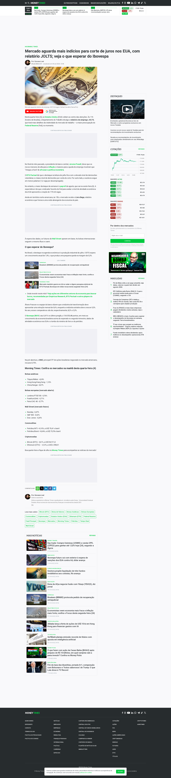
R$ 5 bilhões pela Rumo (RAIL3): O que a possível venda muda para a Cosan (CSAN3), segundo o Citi (127, 293)
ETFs (113, 753)
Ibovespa (42, 521)
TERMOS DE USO (30, 731)
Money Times (57, 450)
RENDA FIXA (57, 735)
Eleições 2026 (52, 662)
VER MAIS (141, 149)
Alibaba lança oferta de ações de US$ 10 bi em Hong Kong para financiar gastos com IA (71, 625)
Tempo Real (84, 521)
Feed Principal (31, 521)
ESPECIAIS (57, 753)
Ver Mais (92, 535)
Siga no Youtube (36, 111)
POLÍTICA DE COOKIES (31, 738)
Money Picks (52, 647)
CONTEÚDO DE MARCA (85, 742)
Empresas (43, 262)
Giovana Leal (39, 61)
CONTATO (28, 728)
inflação (51, 167)
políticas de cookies (86, 772)
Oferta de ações (53, 621)
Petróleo (74, 521)
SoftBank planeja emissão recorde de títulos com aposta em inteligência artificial (70, 638)
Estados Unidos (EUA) (59, 516)
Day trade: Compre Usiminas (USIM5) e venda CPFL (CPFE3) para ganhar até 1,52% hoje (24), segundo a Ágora (71, 545)
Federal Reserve (31, 126)
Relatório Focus (45, 272)
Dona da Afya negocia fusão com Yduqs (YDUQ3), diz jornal (71, 585)
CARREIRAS (57, 749)
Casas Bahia (84, 3)
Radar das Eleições (98, 3)
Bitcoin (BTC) (44, 512)
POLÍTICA (56, 745)
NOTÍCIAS (57, 721)
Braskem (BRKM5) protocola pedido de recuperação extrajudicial (64, 265)
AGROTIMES (140, 724)
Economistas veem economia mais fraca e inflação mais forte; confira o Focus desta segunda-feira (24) (67, 276)
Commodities (31, 516)
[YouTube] (128, 3)
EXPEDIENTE (28, 724)
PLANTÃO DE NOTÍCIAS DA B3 (87, 745)
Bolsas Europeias (87, 512)
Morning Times (31, 46)
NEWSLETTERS (83, 749)
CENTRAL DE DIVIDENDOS (86, 731)
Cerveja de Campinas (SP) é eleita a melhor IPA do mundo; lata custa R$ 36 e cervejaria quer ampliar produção (127, 302)
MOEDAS (115, 742)
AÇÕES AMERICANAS (118, 735)
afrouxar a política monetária (52, 170)
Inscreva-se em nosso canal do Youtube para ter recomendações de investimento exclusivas (127, 131)
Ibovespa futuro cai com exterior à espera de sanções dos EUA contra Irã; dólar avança (68, 559)
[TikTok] (142, 713)
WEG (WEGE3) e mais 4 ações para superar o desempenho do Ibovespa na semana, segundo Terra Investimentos (128, 318)
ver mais (28, 14)
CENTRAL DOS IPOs (84, 724)
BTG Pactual (32, 175)
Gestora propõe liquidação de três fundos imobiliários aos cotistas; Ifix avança (66, 572)
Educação (51, 581)
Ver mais (141, 278)
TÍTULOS (115, 756)
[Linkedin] (132, 3)
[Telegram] (138, 3)
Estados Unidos (51, 117)
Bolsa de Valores (58, 512)
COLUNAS (82, 735)
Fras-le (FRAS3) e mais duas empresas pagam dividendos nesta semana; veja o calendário (127, 310)
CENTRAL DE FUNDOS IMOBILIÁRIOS (89, 728)
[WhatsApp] (135, 3)
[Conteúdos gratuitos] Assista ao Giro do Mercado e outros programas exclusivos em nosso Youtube (125, 123)
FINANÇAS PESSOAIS (60, 738)
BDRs (114, 731)
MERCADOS (57, 724)
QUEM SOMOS (29, 721)
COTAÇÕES (115, 721)
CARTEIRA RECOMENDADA (87, 721)
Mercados (51, 521)
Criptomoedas (43, 516)
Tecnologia (52, 634)
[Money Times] (37, 3)
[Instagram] (125, 3)
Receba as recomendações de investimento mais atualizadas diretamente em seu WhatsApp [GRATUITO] (127, 139)
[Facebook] (122, 3)
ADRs (114, 749)
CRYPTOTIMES (141, 721)
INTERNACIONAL (59, 742)
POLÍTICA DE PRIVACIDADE (33, 735)
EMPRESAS (57, 728)
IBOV (37, 316)
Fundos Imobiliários (54, 568)
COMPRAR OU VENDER (85, 738)
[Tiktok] (142, 3)
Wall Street (56, 239)
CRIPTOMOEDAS (117, 738)
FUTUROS (115, 745)
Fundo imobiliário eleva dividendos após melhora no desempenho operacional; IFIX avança (128, 335)
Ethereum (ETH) (75, 516)
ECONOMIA (57, 731)
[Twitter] (145, 3)
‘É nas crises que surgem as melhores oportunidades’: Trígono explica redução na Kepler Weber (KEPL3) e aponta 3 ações (128, 326)
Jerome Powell (75, 164)
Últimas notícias (70, 3)
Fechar (120, 771)
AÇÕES (114, 724)
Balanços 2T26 (114, 3)
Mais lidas (116, 278)
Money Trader (52, 540)
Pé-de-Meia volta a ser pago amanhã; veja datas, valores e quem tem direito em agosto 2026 (128, 285)
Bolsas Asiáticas (73, 512)
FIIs (113, 728)
